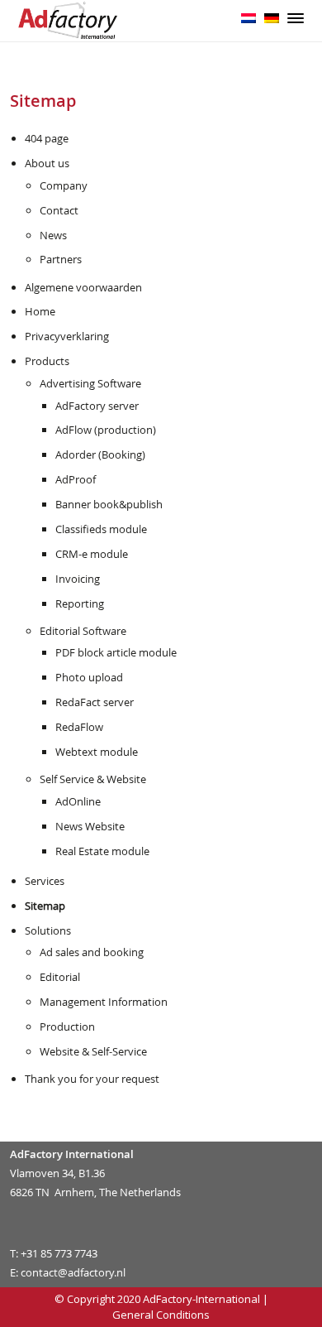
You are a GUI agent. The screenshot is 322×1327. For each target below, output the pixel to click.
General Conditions (161, 1314)
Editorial (60, 976)
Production (67, 1026)
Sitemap (45, 905)
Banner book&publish (109, 504)
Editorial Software (83, 630)
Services (44, 880)
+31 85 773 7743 (59, 1253)
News (53, 235)
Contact (59, 210)
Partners (61, 259)
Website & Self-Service (93, 1051)
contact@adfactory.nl (73, 1272)
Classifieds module (101, 529)
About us (47, 163)
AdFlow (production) (105, 429)
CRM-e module (91, 553)
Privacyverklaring (67, 336)
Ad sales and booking (92, 952)
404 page (47, 138)
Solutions (48, 930)
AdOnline (78, 801)
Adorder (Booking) (100, 454)
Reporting (79, 603)
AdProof (75, 479)
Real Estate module (102, 851)
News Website (90, 826)
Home (40, 311)
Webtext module (96, 751)
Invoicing (77, 578)
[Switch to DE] (271, 16)
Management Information (104, 1001)
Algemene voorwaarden (83, 287)
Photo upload (89, 677)
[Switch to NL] (248, 16)
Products (47, 360)
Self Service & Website (93, 779)
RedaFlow (79, 726)
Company (64, 185)
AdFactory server (97, 405)
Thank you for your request (92, 1078)
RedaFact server (94, 702)
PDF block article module (116, 652)
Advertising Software (90, 383)
